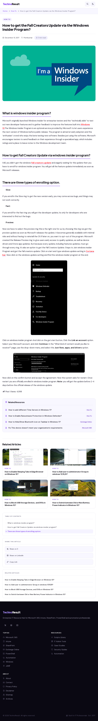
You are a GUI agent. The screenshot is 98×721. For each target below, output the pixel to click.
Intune (8, 641)
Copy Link (13, 562)
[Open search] (87, 4)
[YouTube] (17, 625)
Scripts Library (60, 637)
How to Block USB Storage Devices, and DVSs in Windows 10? (29, 589)
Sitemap (9, 695)
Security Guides (60, 650)
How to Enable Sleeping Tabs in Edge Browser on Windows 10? (29, 580)
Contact (9, 682)
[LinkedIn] (11, 625)
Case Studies (59, 645)
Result (11, 4)
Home (5, 11)
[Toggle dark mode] (93, 4)
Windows (9, 662)
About (8, 678)
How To (14, 11)
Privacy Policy (11, 686)
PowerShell (10, 654)
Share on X (14, 549)
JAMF (8, 666)
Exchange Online (12, 650)
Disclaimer (10, 691)
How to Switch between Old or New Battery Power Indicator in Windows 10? (35, 594)
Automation (11, 658)
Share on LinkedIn (16, 556)
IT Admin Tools (60, 641)
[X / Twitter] (5, 625)
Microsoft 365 (11, 637)
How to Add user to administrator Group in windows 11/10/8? (29, 585)
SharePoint (10, 645)
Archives (9, 699)
